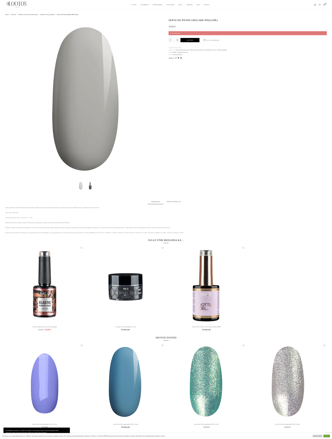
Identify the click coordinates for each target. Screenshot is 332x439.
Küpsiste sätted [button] (317, 436)
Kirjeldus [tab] (155, 201)
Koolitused (170, 4)
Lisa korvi (190, 40)
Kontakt (206, 4)
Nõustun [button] (326, 436)
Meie (198, 4)
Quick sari (213, 50)
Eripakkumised (158, 4)
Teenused (189, 4)
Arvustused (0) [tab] (174, 201)
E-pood (134, 4)
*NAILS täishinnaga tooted (182, 50)
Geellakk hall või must (182, 52)
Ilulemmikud (144, 4)
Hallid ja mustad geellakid (47, 14)
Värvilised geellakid (222, 50)
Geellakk (174, 52)
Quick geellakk (207, 50)
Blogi (180, 4)
